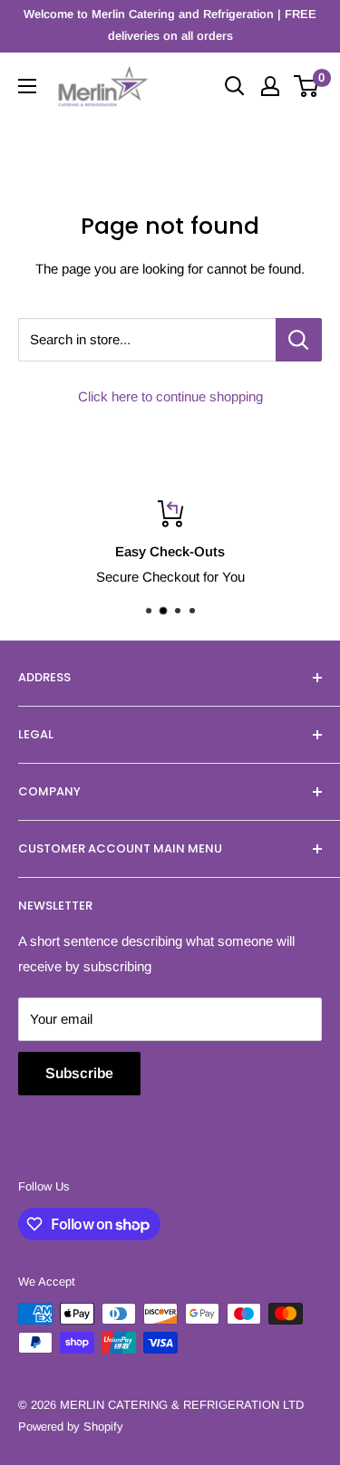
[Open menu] (27, 86)
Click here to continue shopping (170, 396)
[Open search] (235, 86)
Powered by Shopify (70, 1426)
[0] (307, 86)
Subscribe (79, 1073)
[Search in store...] (299, 339)
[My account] (270, 86)
